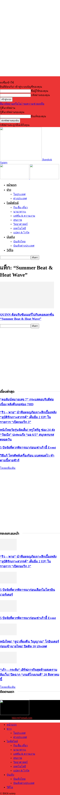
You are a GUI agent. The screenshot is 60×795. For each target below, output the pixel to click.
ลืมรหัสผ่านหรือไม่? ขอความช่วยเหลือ (22, 103)
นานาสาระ (19, 211)
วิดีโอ (10, 250)
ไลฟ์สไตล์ (12, 203)
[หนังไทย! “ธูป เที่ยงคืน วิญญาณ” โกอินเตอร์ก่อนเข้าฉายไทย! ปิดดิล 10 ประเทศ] (8, 634)
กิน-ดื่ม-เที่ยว (20, 207)
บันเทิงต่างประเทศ (23, 245)
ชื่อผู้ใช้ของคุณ (39, 90)
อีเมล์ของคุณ (38, 116)
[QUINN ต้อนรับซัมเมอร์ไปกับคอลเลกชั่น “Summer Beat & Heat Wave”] (27, 307)
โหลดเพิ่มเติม (8, 468)
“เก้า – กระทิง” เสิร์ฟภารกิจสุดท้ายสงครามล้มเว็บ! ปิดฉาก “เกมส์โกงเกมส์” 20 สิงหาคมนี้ (29, 674)
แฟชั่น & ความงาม (24, 215)
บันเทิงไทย (19, 241)
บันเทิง (11, 237)
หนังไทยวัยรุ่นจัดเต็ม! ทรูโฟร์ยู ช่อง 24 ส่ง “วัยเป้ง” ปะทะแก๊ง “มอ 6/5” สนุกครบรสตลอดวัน (27, 434)
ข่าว (9, 189)
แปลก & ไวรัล (21, 232)
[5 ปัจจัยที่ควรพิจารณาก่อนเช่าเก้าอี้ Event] (8, 611)
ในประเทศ (19, 194)
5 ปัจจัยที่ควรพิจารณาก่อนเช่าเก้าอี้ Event (28, 447)
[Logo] (15, 178)
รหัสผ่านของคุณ (40, 95)
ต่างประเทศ (20, 198)
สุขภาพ (17, 220)
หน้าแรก (11, 184)
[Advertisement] (30, 358)
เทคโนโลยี (19, 228)
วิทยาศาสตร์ (20, 224)
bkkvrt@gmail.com (22, 717)
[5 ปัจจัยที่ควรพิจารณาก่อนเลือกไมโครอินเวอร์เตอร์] (8, 582)
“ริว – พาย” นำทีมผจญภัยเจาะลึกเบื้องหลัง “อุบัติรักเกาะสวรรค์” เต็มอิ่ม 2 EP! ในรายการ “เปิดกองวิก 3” (28, 417)
